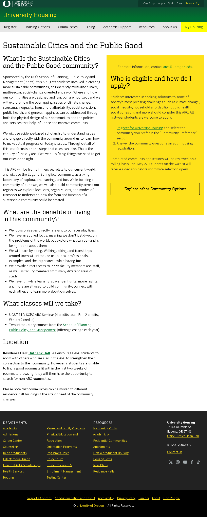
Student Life (55, 459)
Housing (8, 477)
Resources (147, 27)
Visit (170, 3)
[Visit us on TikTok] (198, 462)
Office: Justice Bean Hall (183, 436)
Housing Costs (102, 459)
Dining (90, 27)
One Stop (149, 3)
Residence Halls (103, 471)
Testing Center (56, 477)
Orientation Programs (62, 447)
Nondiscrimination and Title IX (75, 498)
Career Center (12, 440)
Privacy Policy (126, 498)
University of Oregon (90, 505)
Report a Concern (39, 498)
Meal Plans (100, 465)
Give (179, 3)
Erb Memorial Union (16, 459)
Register (10, 27)
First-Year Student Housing (111, 453)
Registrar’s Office (58, 453)
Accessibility (106, 498)
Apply (161, 3)
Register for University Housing (140, 128)
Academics (10, 428)
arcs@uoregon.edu (177, 66)
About (156, 498)
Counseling (10, 447)
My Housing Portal (105, 428)
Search (189, 3)
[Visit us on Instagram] (177, 462)
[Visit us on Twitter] (170, 462)
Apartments (101, 447)
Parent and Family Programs (66, 428)
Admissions (10, 434)
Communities (68, 27)
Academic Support (117, 27)
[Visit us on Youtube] (185, 462)
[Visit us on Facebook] (192, 462)
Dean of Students (14, 453)
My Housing (194, 27)
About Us (170, 27)
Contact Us (174, 452)
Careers (143, 498)
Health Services (13, 471)
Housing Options (37, 27)
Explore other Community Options (155, 188)
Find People (171, 498)
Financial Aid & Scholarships (21, 465)
